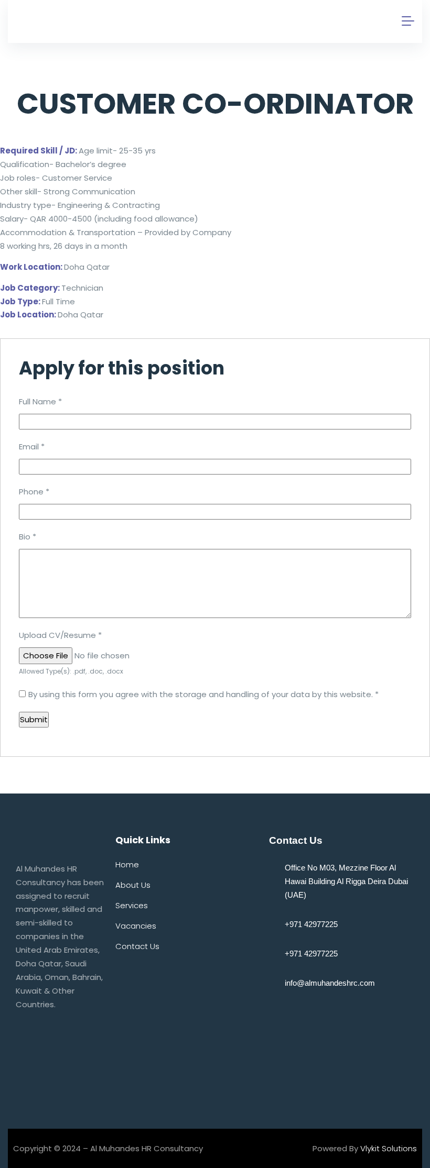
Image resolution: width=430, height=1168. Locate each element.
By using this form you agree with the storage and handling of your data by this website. (203, 694)
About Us (132, 884)
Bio (27, 536)
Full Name (40, 401)
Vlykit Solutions (388, 1148)
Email (32, 446)
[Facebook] (29, 1058)
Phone (34, 491)
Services (131, 905)
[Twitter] (63, 1058)
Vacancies (135, 925)
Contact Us (137, 946)
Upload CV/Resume (60, 635)
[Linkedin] (29, 1084)
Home (127, 864)
